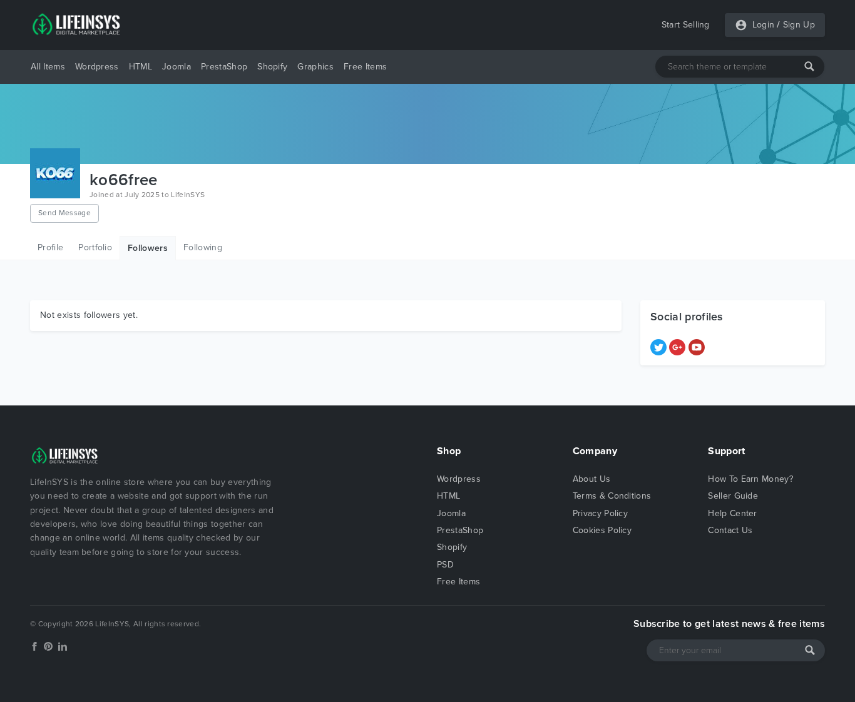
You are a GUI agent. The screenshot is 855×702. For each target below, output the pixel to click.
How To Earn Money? (750, 479)
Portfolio (95, 247)
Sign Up (799, 24)
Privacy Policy (600, 513)
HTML (140, 66)
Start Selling (686, 24)
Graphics (315, 66)
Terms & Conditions (612, 496)
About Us (592, 479)
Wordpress (97, 66)
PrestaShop (224, 66)
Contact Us (730, 530)
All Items (48, 66)
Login (763, 24)
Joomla (176, 66)
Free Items (365, 66)
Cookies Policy (602, 530)
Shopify (272, 66)
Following (202, 247)
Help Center (732, 513)
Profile (50, 247)
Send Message (64, 212)
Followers (148, 248)
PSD (445, 564)
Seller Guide (733, 496)
